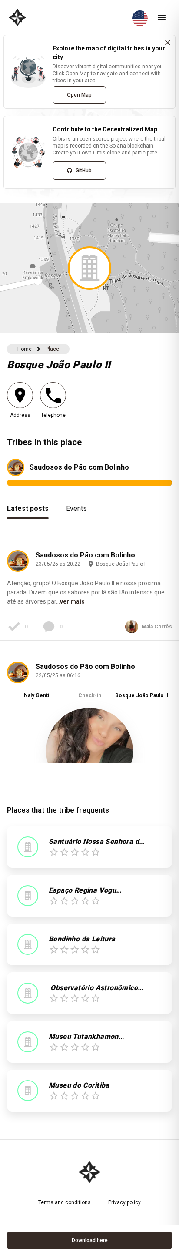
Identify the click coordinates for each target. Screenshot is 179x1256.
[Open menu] (161, 17)
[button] (89, 268)
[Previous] (20, 712)
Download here (90, 1240)
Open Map (79, 95)
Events (76, 508)
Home (24, 349)
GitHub (84, 171)
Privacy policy (124, 1202)
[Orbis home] (17, 17)
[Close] (167, 42)
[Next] (159, 712)
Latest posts (28, 508)
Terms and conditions (64, 1202)
